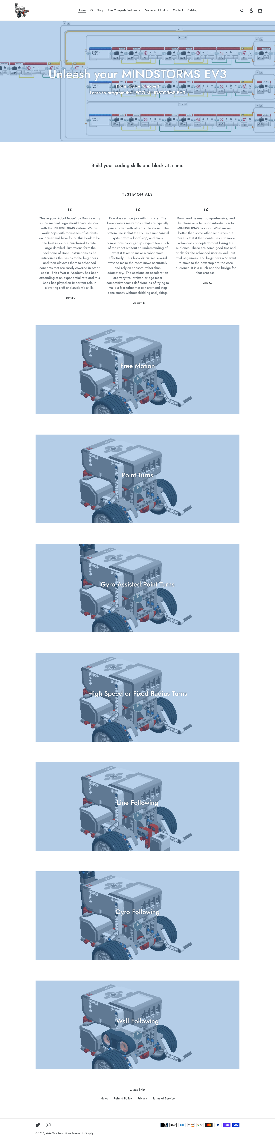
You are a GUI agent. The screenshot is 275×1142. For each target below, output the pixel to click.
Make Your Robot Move (58, 1133)
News (104, 1098)
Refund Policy (123, 1098)
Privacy (142, 1098)
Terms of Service (164, 1098)
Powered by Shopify (82, 1133)
